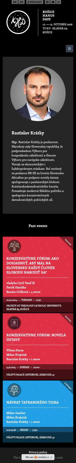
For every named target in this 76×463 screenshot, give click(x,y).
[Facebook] (47, 2)
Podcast (36, 2)
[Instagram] (58, 2)
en (15, 2)
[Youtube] (53, 2)
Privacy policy (38, 452)
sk (21, 2)
